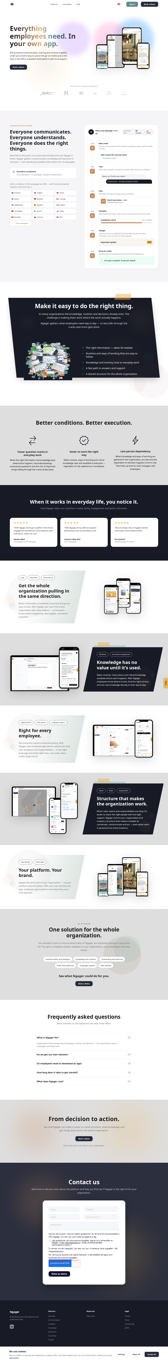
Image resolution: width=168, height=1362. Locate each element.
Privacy (127, 1316)
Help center (90, 1316)
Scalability (51, 1324)
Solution (54, 4)
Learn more (14, 1358)
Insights (51, 1340)
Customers (67, 4)
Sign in (132, 4)
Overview (51, 1316)
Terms (127, 1320)
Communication (54, 1320)
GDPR (127, 1328)
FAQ (78, 4)
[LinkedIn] (12, 1327)
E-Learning (52, 1336)
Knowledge (52, 1328)
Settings (121, 1354)
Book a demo (149, 4)
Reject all (136, 1354)
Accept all (152, 1354)
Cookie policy (130, 1324)
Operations (52, 1332)
